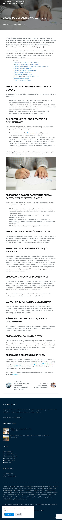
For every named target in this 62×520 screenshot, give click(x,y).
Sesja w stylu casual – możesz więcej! (21, 429)
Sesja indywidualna (10, 454)
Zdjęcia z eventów (9, 458)
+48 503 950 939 (8, 474)
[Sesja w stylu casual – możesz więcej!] (6, 431)
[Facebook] (53, 517)
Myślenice (47, 492)
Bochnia (53, 488)
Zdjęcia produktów (9, 460)
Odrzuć (18, 514)
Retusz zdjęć (8, 462)
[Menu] (58, 3)
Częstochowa (29, 490)
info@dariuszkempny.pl (9, 476)
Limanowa (31, 492)
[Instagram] (56, 517)
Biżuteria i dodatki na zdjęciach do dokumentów (26, 76)
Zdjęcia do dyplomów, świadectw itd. (23, 68)
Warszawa (49, 486)
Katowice (55, 486)
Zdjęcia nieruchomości (10, 456)
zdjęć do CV (17, 366)
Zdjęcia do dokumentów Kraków (23, 80)
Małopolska (23, 499)
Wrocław (5, 488)
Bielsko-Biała (47, 488)
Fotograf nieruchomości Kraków (14, 504)
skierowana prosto (32, 133)
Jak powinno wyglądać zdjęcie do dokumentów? (26, 64)
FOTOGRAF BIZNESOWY (16, 2)
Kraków (43, 486)
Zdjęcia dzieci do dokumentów (21, 78)
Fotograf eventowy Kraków (32, 504)
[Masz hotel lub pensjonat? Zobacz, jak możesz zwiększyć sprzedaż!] (6, 438)
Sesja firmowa (8, 451)
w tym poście (16, 374)
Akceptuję (9, 514)
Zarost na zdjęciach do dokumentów (23, 74)
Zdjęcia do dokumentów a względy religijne (25, 70)
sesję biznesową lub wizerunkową (42, 364)
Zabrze (11, 499)
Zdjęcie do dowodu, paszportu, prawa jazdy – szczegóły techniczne (31, 66)
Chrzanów (21, 490)
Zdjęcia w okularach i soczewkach (22, 72)
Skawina (24, 497)
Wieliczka (6, 499)
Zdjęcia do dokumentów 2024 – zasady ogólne (26, 62)
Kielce (16, 492)
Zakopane (17, 499)
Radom (54, 494)
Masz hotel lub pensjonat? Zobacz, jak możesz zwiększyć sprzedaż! (29, 435)
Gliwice (5, 492)
